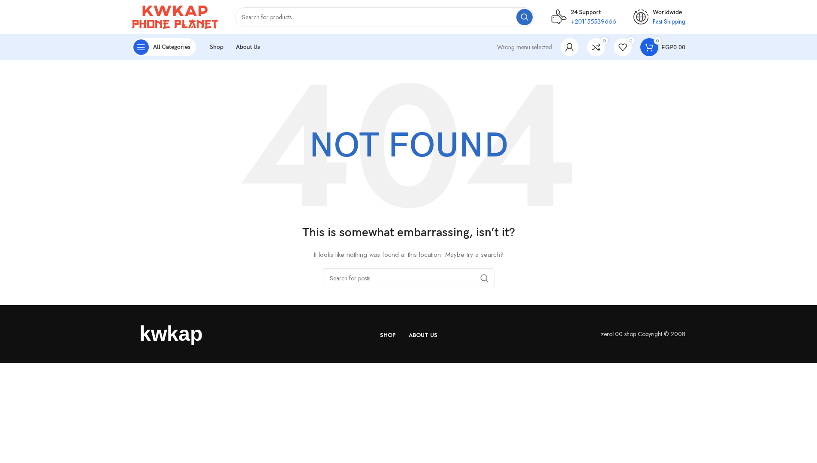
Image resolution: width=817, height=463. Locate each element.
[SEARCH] (524, 17)
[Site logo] (175, 16)
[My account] (569, 47)
